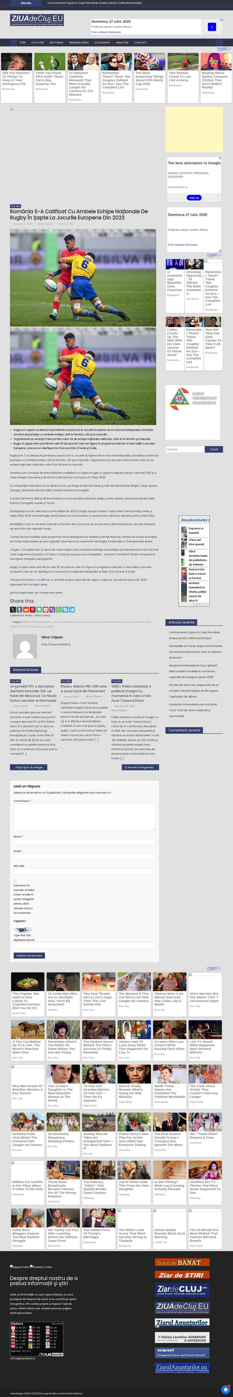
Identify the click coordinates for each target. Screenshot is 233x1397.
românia (28, 626)
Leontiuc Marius (73, 1393)
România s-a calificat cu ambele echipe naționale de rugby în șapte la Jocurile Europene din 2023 (84, 580)
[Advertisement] (194, 129)
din (60, 622)
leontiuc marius (122, 622)
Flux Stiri (38, 42)
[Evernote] (39, 610)
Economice (102, 42)
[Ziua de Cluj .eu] (182, 1307)
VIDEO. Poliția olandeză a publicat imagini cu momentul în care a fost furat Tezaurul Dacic (131, 693)
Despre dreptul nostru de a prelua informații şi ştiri (44, 1281)
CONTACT (140, 42)
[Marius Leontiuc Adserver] (182, 1337)
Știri (22, 42)
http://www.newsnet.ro (56, 644)
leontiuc (107, 622)
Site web (19, 866)
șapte (50, 626)
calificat (44, 622)
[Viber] (52, 610)
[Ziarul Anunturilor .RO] (182, 1323)
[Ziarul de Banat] (182, 1262)
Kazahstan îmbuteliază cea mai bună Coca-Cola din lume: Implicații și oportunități (193, 710)
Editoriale (56, 42)
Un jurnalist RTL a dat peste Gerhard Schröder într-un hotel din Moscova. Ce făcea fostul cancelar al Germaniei (33, 693)
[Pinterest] (32, 610)
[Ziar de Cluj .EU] (182, 1290)
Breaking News (79, 42)
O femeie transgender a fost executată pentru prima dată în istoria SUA (142, 767)
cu (51, 622)
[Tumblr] (19, 610)
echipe (67, 622)
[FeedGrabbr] (194, 604)
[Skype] (65, 610)
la (101, 622)
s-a (44, 626)
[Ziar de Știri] (182, 1274)
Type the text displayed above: (24, 937)
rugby (37, 626)
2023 (25, 622)
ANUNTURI (122, 42)
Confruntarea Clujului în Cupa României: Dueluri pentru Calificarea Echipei (95, 3)
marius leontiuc (142, 622)
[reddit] (26, 610)
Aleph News (40, 584)
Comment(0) (66, 224)
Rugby (83, 511)
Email (18, 851)
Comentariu (22, 801)
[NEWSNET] (182, 1353)
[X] (13, 610)
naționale (15, 626)
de (56, 622)
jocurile (94, 622)
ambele (34, 622)
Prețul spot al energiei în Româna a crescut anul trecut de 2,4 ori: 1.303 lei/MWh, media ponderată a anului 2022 (31, 767)
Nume (18, 836)
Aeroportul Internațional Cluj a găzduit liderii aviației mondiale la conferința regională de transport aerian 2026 (193, 671)
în (87, 622)
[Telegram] (72, 610)
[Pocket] (46, 610)
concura (71, 498)
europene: (79, 622)
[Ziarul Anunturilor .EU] (182, 1368)
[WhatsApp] (59, 610)
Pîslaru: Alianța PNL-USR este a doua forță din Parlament (84, 688)
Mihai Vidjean (45, 224)
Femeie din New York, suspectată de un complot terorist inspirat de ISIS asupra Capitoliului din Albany (194, 690)
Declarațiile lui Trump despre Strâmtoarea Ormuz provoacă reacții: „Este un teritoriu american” (195, 651)
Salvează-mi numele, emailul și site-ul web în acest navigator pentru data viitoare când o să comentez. (24, 899)
